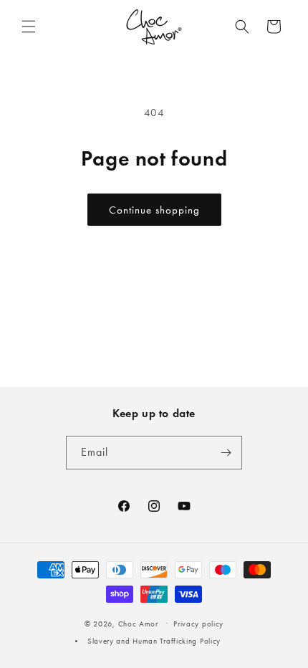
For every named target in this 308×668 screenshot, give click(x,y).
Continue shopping (154, 210)
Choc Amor (138, 623)
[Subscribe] (225, 452)
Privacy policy (198, 624)
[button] (28, 26)
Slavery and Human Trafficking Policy (154, 641)
